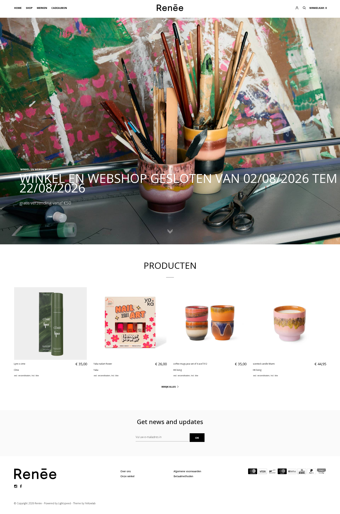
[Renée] (169, 8)
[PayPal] (311, 472)
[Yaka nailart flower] (130, 323)
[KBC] (301, 472)
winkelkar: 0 (318, 8)
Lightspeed (64, 503)
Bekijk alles (169, 386)
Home (18, 8)
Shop (29, 8)
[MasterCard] (252, 472)
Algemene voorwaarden (187, 471)
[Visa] (262, 472)
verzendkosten (24, 375)
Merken (42, 8)
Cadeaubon (59, 8)
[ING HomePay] (321, 472)
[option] (170, 131)
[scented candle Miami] (289, 323)
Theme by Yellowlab (84, 503)
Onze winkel (127, 476)
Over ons (125, 471)
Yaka (96, 369)
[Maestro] (282, 472)
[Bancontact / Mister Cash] (272, 472)
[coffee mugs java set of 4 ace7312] (210, 323)
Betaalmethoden (183, 476)
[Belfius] (292, 472)
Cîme (16, 369)
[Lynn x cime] (50, 323)
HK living (177, 369)
